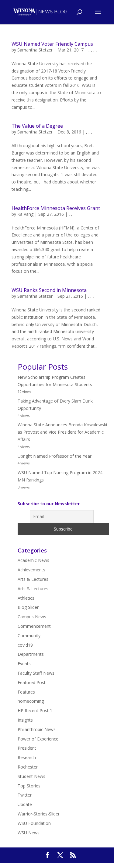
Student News (31, 776)
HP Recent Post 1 (35, 710)
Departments (31, 654)
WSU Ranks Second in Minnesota (49, 290)
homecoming (31, 701)
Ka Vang (25, 214)
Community (29, 635)
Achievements (31, 570)
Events (24, 663)
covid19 (25, 645)
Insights (25, 720)
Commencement (34, 626)
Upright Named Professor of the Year (55, 456)
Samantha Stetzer (35, 50)
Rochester (28, 767)
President (27, 748)
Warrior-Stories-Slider (39, 814)
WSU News (29, 833)
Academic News (33, 560)
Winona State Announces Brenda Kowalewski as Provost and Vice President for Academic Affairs (62, 432)
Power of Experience (38, 739)
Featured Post (32, 682)
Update (25, 804)
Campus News (32, 617)
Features (26, 692)
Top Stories (29, 786)
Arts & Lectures (33, 579)
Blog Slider (28, 607)
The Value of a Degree (37, 126)
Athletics (26, 598)
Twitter (25, 795)
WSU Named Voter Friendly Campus (52, 44)
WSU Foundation (34, 823)
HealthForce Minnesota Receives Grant (56, 208)
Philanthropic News (37, 729)
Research (27, 757)
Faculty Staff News (36, 673)
